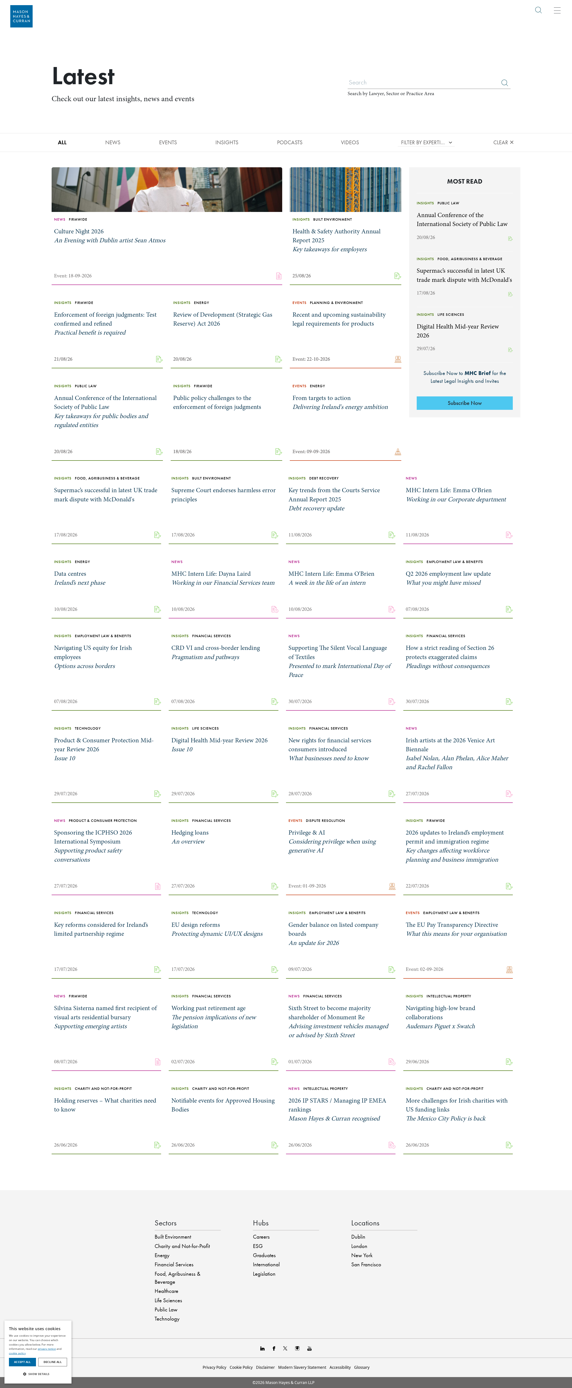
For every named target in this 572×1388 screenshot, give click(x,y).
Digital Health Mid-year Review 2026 (219, 745)
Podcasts (290, 142)
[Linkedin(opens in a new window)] (262, 1348)
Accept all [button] (22, 1362)
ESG (258, 1246)
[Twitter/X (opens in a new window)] (285, 1348)
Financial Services (174, 1264)
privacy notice (47, 1349)
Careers (261, 1236)
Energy (162, 1255)
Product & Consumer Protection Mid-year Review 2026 (104, 749)
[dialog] (38, 1352)
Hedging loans (190, 837)
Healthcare (166, 1291)
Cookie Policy (241, 1367)
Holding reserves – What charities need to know (105, 1105)
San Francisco (366, 1264)
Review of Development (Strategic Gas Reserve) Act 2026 (222, 319)
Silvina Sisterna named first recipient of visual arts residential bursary (105, 1017)
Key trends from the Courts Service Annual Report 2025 (334, 499)
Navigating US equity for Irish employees (93, 657)
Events (168, 142)
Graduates (264, 1255)
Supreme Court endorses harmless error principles (223, 494)
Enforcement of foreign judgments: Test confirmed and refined (105, 323)
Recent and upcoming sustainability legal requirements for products (339, 319)
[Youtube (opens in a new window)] (309, 1348)
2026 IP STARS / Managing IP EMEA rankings (337, 1109)
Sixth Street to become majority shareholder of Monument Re (338, 1021)
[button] (38, 1374)
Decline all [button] (53, 1362)
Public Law (166, 1309)
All (62, 142)
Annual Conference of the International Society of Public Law (105, 411)
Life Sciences (168, 1300)
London (359, 1246)
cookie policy (17, 1353)
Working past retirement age (213, 1017)
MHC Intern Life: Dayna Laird (222, 578)
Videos (350, 142)
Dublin (358, 1236)
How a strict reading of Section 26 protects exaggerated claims (450, 657)
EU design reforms (217, 929)
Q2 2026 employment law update (448, 578)
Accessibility (340, 1367)
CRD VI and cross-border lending (215, 652)
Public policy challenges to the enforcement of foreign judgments (217, 402)
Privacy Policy (214, 1367)
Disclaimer (265, 1367)
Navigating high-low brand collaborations (440, 1017)
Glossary (362, 1367)
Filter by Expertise (423, 142)
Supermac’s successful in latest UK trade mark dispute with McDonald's (105, 494)
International (266, 1264)
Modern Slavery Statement (302, 1367)
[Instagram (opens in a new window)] (297, 1348)
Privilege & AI (332, 841)
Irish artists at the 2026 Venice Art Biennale (457, 754)
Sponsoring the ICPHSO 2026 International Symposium (93, 846)
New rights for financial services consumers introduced (329, 749)
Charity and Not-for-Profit (182, 1246)
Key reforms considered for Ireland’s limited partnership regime (101, 929)
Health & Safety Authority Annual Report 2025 (336, 240)
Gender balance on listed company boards (333, 934)
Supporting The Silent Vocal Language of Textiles (339, 661)
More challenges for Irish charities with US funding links (457, 1109)
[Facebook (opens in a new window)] (273, 1348)
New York (362, 1255)
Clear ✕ (503, 142)
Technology (167, 1318)
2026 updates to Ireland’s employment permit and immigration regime (455, 846)
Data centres (79, 578)
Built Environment (173, 1236)
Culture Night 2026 (109, 236)
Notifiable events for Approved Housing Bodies (223, 1105)
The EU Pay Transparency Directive (456, 929)
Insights (226, 142)
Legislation (264, 1274)
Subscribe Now (465, 403)
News (112, 142)
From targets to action (340, 402)
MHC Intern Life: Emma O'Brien (456, 494)
